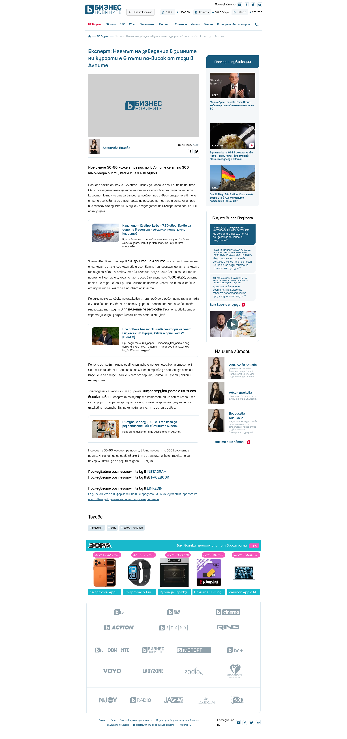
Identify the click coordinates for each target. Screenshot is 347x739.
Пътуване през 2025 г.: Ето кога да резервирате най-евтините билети (150, 424)
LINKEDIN (154, 488)
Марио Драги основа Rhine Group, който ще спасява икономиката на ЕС (232, 105)
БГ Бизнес (95, 24)
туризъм (97, 527)
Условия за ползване (118, 724)
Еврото (111, 24)
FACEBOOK (160, 477)
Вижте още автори (230, 442)
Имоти (195, 24)
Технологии (147, 24)
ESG (122, 24)
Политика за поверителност (136, 720)
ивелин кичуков (133, 527)
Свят (132, 24)
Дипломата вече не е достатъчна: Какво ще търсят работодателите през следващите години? (230, 280)
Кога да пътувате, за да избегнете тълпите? (151, 431)
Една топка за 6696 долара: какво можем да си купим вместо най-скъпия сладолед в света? (231, 156)
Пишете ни (185, 724)
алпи (113, 527)
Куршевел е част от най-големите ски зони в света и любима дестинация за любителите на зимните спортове (156, 243)
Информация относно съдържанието (153, 724)
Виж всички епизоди (225, 305)
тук (254, 545)
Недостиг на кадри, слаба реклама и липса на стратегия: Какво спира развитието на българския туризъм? (232, 252)
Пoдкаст (165, 24)
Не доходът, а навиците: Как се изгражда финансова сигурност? (231, 229)
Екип (112, 720)
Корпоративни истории (233, 24)
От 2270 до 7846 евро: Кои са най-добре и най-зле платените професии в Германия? (231, 198)
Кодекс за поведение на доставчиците (177, 720)
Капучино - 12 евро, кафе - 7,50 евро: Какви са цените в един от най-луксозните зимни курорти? (156, 229)
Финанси (181, 24)
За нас (102, 720)
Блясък (208, 24)
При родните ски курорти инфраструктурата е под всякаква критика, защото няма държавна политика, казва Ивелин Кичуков (156, 346)
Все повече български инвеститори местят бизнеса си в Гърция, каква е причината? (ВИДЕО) (156, 333)
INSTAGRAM (156, 471)
